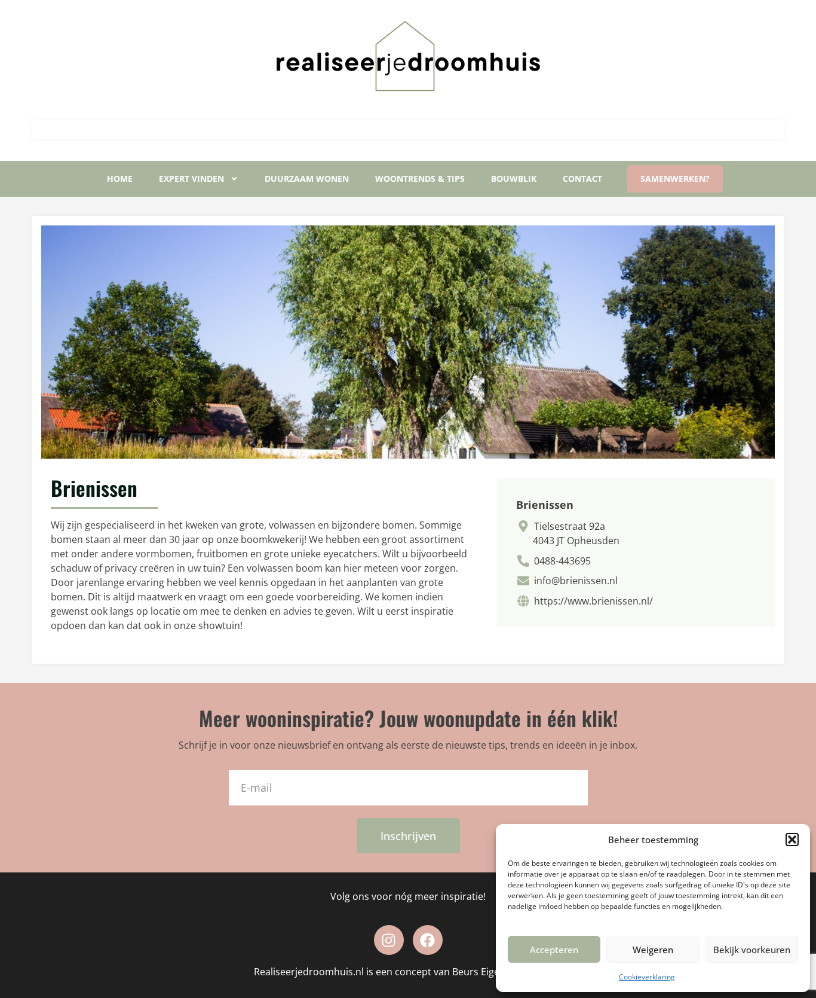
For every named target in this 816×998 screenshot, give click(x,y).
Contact (582, 178)
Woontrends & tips (420, 178)
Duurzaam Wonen (307, 178)
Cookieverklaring (647, 977)
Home (120, 178)
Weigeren (653, 950)
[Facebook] (428, 940)
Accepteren (554, 950)
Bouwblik (513, 178)
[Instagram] (389, 940)
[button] (792, 840)
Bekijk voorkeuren (751, 950)
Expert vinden (191, 178)
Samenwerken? (675, 178)
